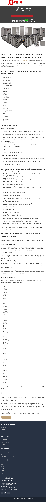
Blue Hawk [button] (3, 462)
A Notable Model (5, 442)
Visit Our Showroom (5, 439)
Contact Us (6, 417)
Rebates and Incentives (6, 441)
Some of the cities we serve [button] (7, 456)
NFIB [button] (2, 464)
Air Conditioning (4, 432)
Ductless (3, 429)
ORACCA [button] (3, 472)
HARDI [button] (2, 466)
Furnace (2, 431)
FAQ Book (3, 444)
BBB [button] (2, 473)
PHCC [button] (2, 468)
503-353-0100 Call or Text (26, 9)
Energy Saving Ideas (5, 452)
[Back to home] (15, 2)
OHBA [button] (2, 470)
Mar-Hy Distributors (5, 477)
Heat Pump (3, 427)
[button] (38, 2)
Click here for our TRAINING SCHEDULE (22, 15)
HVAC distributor (25, 60)
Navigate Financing (5, 454)
